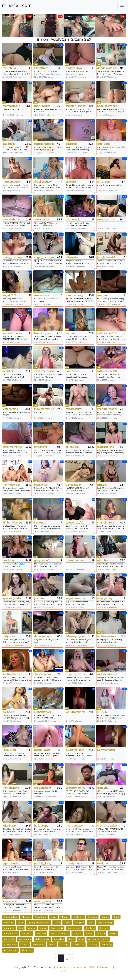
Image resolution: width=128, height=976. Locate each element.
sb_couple (72, 446)
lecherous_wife (106, 636)
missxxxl (102, 484)
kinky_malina (42, 105)
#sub (53, 917)
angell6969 (10, 295)
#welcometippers (59, 933)
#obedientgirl (42, 939)
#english (79, 922)
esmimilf (71, 181)
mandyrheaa (74, 863)
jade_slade (103, 143)
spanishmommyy (75, 787)
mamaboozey (74, 825)
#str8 (20, 922)
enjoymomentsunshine (12, 446)
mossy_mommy (12, 257)
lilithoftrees (41, 68)
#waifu (112, 933)
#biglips (77, 933)
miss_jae (102, 295)
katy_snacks (10, 901)
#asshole (8, 922)
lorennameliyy (75, 295)
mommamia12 (11, 105)
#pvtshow (78, 917)
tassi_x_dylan (42, 333)
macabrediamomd (107, 674)
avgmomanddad (75, 598)
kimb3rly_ (103, 787)
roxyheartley (74, 408)
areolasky (9, 560)
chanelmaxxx (105, 522)
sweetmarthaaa (44, 371)
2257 (64, 970)
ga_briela (8, 712)
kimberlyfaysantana (12, 522)
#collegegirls (74, 928)
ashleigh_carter (75, 105)
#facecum (27, 950)
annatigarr (103, 181)
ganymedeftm (43, 560)
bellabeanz (41, 825)
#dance (32, 928)
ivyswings (40, 522)
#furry (43, 928)
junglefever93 (106, 257)
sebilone (102, 863)
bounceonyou (75, 68)
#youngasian (10, 950)
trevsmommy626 (44, 408)
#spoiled (92, 917)
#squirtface (41, 917)
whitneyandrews (12, 674)
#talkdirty (59, 939)
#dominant (38, 944)
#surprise (104, 928)
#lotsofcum (25, 939)
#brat (116, 917)
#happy (65, 917)
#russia (24, 944)
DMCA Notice (104, 967)
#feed (67, 922)
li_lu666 (102, 712)
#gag (71, 939)
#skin (57, 922)
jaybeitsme (41, 446)
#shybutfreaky (105, 922)
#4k (21, 928)
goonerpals (73, 219)
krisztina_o (9, 825)
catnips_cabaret (44, 143)
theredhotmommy (75, 560)
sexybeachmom (107, 219)
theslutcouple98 (107, 825)
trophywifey (104, 598)
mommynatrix (11, 787)
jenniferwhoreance (12, 333)
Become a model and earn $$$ (74, 967)
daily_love (9, 636)
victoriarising (10, 408)
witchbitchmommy (107, 560)
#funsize (26, 917)
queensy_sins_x (75, 674)
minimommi (41, 295)
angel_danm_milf (44, 257)
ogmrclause (10, 863)
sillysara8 (71, 143)
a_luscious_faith (75, 522)
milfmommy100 (107, 371)
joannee (39, 598)
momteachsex (11, 484)
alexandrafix (41, 219)
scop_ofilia (40, 484)
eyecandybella (12, 598)
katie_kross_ (10, 749)
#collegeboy (10, 917)
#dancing (107, 944)
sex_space (9, 143)
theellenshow (43, 181)
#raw (81, 939)
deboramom (42, 636)
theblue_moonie (107, 408)
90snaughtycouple (75, 636)
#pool (89, 933)
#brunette (9, 939)
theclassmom (42, 787)
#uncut (105, 917)
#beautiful (9, 928)
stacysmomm (42, 674)
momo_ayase (42, 749)
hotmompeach (12, 181)
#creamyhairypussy (98, 939)
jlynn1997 (9, 371)
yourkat (71, 333)
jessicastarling (105, 446)
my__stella (9, 68)
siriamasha (72, 257)
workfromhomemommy (75, 712)
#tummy (93, 944)
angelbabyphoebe (107, 105)
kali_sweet (72, 371)
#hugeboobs (10, 933)
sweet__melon (43, 901)
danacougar (73, 484)
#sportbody (57, 928)
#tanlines (90, 928)
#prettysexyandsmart (39, 922)
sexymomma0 (106, 749)
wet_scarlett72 (106, 333)
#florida (101, 933)
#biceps (64, 944)
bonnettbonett (12, 219)
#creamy (41, 933)
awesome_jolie (75, 749)
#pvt (91, 922)
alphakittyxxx (42, 712)
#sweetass (78, 944)
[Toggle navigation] (121, 5)
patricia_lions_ (42, 863)
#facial (52, 944)
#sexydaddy (10, 944)
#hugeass (27, 933)
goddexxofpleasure (107, 68)
